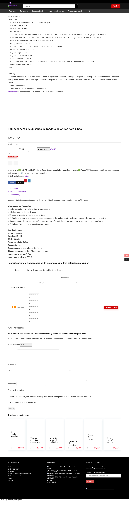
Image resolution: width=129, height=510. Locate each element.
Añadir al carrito (12, 156)
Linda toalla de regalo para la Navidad (15, 436)
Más (89, 11)
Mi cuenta (11, 471)
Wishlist (10, 480)
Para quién (12, 11)
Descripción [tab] (13, 188)
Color (21, 149)
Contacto (11, 467)
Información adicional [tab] (17, 191)
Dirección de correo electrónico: (95, 472)
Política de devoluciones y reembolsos (19, 473)
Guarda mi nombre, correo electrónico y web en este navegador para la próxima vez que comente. (51, 397)
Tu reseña (12, 364)
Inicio (10, 92)
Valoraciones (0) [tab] (15, 194)
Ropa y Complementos (56, 11)
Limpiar (53, 149)
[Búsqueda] (76, 6)
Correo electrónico (16, 390)
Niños (14, 92)
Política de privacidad (14, 476)
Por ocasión (24, 11)
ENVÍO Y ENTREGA (13, 469)
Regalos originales (38, 11)
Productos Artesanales (75, 11)
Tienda (10, 478)
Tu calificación (14, 345)
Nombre (12, 384)
